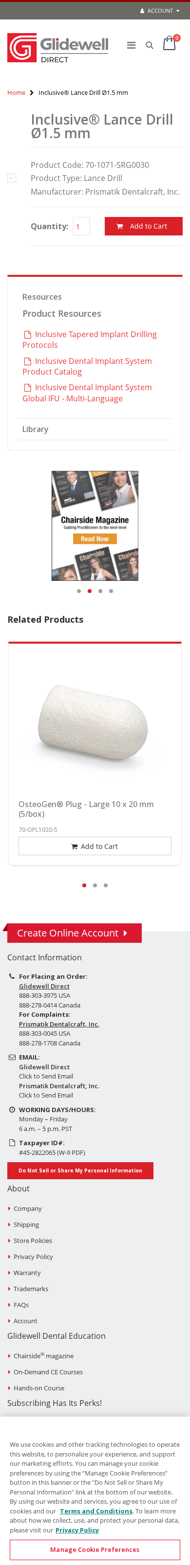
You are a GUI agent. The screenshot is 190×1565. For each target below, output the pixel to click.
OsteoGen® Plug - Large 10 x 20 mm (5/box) (86, 809)
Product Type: (56, 178)
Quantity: (49, 226)
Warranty (27, 1272)
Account (159, 10)
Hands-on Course (39, 1388)
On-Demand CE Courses (48, 1371)
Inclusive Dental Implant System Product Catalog (87, 366)
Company (28, 1208)
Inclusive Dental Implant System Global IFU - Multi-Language (87, 392)
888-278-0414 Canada (49, 1005)
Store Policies (33, 1240)
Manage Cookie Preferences (94, 1549)
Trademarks (31, 1288)
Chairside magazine (44, 1355)
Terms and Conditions (96, 1511)
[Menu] (131, 45)
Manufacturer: (57, 191)
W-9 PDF (71, 1152)
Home (16, 92)
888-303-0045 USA (44, 1033)
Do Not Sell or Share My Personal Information (80, 1170)
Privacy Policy (33, 1256)
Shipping (26, 1224)
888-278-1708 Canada (49, 1043)
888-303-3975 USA (44, 995)
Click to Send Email (46, 1076)
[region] (95, 1491)
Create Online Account (67, 932)
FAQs (21, 1304)
